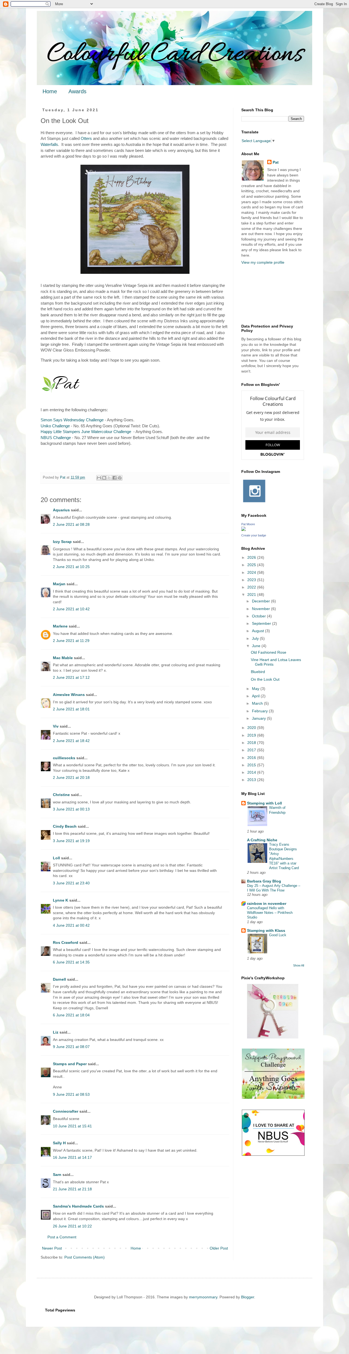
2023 (252, 580)
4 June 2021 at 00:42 (71, 925)
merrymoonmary (203, 1297)
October (259, 616)
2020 (252, 727)
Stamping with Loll (264, 803)
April (256, 696)
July (256, 638)
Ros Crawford (65, 942)
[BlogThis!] (104, 478)
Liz (55, 1032)
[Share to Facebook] (114, 478)
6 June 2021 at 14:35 (71, 962)
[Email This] (99, 478)
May (256, 688)
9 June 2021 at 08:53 (71, 1094)
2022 (252, 587)
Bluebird (258, 672)
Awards (77, 91)
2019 (252, 735)
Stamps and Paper (70, 1064)
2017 (252, 750)
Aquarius (61, 510)
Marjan (60, 584)
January (259, 718)
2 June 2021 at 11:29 (71, 640)
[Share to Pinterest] (119, 478)
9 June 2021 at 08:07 (71, 1046)
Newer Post (52, 1248)
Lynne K (60, 900)
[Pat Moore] (243, 529)
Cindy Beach (65, 826)
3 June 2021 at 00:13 (71, 809)
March (258, 703)
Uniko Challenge (55, 426)
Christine (61, 794)
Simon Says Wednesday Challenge (72, 420)
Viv (56, 726)
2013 (252, 779)
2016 (252, 757)
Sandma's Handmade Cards (78, 1206)
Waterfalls (49, 144)
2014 (252, 772)
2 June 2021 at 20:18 (71, 777)
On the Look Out (265, 679)
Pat (276, 162)
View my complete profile (262, 262)
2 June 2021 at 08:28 (71, 524)
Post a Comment (61, 1237)
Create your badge (253, 535)
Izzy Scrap (62, 541)
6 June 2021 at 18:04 (71, 1015)
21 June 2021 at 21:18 (72, 1189)
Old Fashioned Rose (268, 652)
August (258, 631)
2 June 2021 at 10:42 (71, 609)
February (260, 711)
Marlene (60, 626)
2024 (252, 572)
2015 (252, 765)
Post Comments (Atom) (84, 1257)
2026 (252, 557)
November (261, 609)
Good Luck (277, 935)
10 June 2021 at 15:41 (72, 1126)
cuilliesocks (64, 758)
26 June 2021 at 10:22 (72, 1226)
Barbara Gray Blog (264, 881)
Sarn (57, 1174)
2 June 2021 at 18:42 (71, 740)
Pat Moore (248, 524)
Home (50, 91)
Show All (298, 965)
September (262, 623)
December (261, 601)
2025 (252, 565)
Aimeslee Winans (69, 694)
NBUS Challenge (56, 437)
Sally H (59, 1143)
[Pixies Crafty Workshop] (272, 1037)
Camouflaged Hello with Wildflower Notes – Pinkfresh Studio (270, 913)
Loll (56, 858)
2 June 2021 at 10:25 (71, 567)
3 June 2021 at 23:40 (71, 883)
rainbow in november (266, 903)
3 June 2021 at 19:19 (71, 841)
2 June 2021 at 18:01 (71, 709)
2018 (252, 742)
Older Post (219, 1248)
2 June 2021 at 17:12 (71, 677)
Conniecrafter (65, 1111)
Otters (86, 138)
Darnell (59, 979)
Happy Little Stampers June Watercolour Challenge (86, 431)
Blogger (247, 1297)
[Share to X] (109, 478)
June (256, 646)
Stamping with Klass (266, 930)
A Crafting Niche (262, 840)
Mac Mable (63, 658)
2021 (252, 594)
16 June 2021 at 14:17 (72, 1157)
